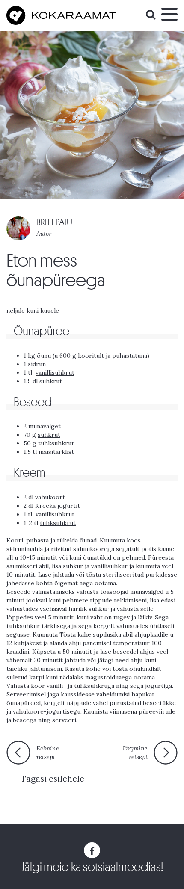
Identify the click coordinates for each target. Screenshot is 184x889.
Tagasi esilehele (52, 778)
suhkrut (50, 381)
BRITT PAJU (54, 222)
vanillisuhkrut (55, 372)
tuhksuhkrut (55, 443)
